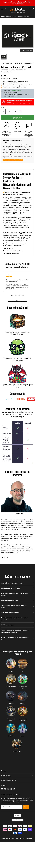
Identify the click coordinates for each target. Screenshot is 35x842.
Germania (16, 820)
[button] (11, 295)
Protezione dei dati (6, 838)
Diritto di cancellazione (28, 838)
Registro (26, 807)
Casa (2, 16)
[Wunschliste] (29, 9)
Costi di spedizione (12, 78)
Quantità (3, 107)
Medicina (8, 16)
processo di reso (14, 551)
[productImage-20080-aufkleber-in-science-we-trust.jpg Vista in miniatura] (3, 57)
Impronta (18, 838)
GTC (13, 838)
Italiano (17, 815)
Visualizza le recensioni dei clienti (13, 160)
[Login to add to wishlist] (20, 111)
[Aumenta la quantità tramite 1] (15, 111)
